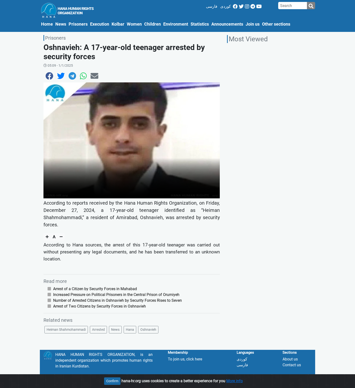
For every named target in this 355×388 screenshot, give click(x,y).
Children (152, 24)
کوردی (225, 6)
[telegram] (252, 6)
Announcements (227, 24)
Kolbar (118, 24)
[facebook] (235, 6)
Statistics (200, 24)
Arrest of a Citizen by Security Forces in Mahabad (95, 289)
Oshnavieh (148, 329)
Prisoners (78, 24)
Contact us (292, 365)
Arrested (98, 329)
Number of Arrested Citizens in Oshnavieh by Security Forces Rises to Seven (117, 300)
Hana (130, 329)
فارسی (211, 6)
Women (134, 24)
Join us (253, 24)
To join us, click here (185, 359)
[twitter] (241, 6)
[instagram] (247, 6)
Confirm (112, 381)
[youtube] (259, 6)
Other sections (276, 24)
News (60, 24)
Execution (99, 24)
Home (47, 24)
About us (290, 359)
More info (234, 381)
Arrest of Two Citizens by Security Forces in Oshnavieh (99, 306)
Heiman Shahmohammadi (66, 329)
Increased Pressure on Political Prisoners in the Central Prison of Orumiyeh (116, 294)
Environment (175, 24)
